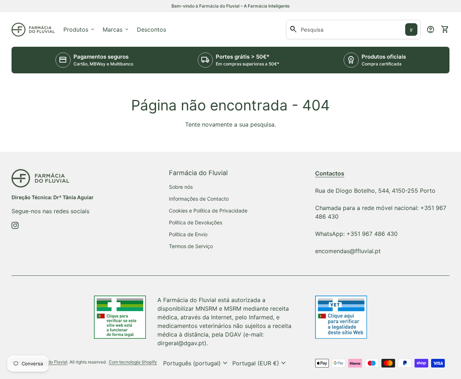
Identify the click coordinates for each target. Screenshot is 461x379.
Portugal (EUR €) (260, 363)
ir (411, 30)
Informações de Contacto (199, 199)
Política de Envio (188, 234)
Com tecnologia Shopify (133, 362)
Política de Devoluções (195, 222)
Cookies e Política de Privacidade (208, 210)
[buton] (196, 363)
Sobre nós (181, 187)
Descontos (151, 29)
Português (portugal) (196, 363)
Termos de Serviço (191, 246)
